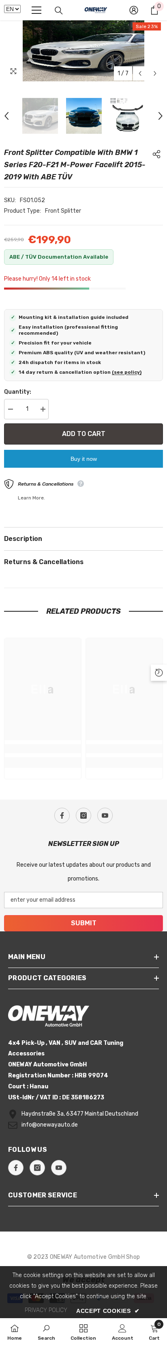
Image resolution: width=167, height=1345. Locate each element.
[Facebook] (62, 815)
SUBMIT (83, 923)
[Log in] (133, 10)
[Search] (59, 10)
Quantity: (17, 391)
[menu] (36, 10)
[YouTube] (105, 815)
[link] (42, 748)
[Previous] (140, 73)
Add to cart (83, 434)
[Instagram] (83, 815)
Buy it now (84, 459)
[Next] (155, 73)
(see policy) (126, 372)
